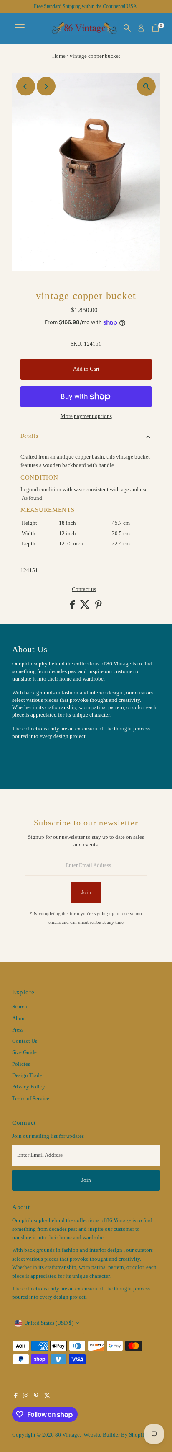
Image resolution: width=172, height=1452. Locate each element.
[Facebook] (16, 1397)
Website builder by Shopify (115, 1435)
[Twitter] (47, 1397)
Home (59, 56)
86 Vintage (67, 1435)
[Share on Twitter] (85, 607)
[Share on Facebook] (73, 607)
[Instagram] (26, 1397)
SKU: (77, 344)
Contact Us (24, 1041)
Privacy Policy (28, 1087)
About (19, 1018)
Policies (21, 1064)
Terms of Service (30, 1098)
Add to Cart (86, 369)
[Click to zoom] (146, 86)
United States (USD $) (48, 1323)
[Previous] (25, 86)
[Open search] (127, 28)
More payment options (86, 416)
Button (29, 757)
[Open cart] (155, 28)
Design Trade (27, 1075)
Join (86, 892)
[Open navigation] (19, 28)
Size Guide (24, 1052)
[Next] (46, 86)
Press (17, 1030)
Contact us (84, 589)
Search (19, 1007)
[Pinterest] (36, 1397)
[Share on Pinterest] (98, 607)
